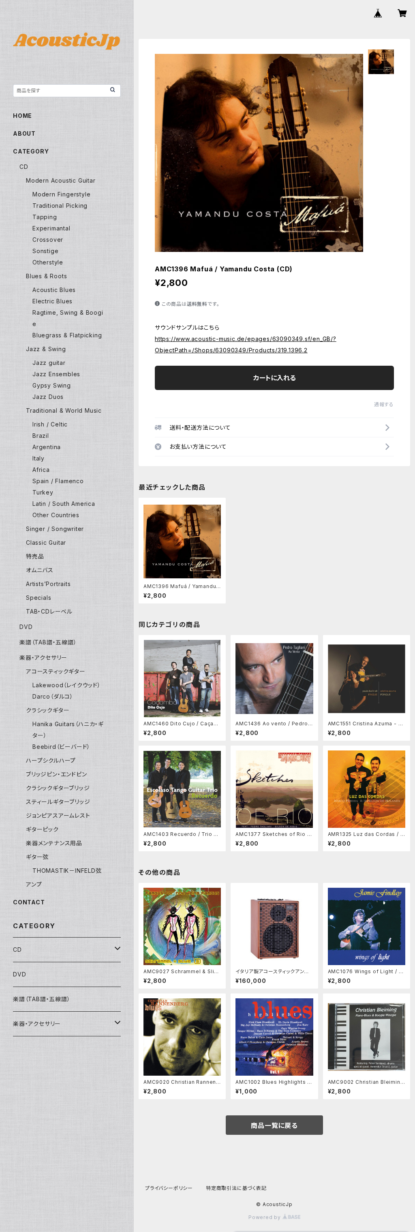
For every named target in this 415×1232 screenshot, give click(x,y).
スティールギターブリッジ (58, 801)
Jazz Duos (48, 396)
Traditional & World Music (64, 410)
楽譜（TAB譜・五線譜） (48, 642)
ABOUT (24, 133)
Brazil (40, 435)
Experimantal (51, 228)
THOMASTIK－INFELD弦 (67, 870)
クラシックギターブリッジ (58, 787)
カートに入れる (274, 378)
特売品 (35, 556)
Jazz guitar (49, 362)
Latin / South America (63, 503)
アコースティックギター (56, 671)
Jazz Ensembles (56, 374)
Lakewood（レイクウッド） (66, 685)
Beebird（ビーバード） (61, 746)
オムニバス (39, 570)
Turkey (42, 492)
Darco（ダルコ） (52, 696)
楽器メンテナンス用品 (54, 843)
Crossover (47, 239)
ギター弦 (37, 856)
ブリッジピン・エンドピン (56, 774)
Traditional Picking (60, 205)
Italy (38, 458)
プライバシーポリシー (169, 1188)
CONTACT (29, 902)
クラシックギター (47, 710)
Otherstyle (47, 262)
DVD (25, 626)
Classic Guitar (46, 542)
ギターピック (42, 829)
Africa (41, 469)
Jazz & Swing (46, 348)
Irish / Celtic (50, 424)
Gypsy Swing (51, 385)
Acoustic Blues (54, 289)
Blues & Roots (46, 276)
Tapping (44, 216)
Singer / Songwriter (55, 528)
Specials (38, 597)
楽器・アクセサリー (43, 657)
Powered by (265, 1217)
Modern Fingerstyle (61, 194)
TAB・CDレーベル (49, 611)
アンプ (34, 884)
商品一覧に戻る (274, 1125)
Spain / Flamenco (58, 480)
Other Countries (55, 515)
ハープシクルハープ (51, 760)
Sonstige (45, 250)
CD (23, 166)
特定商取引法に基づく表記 (236, 1188)
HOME (22, 115)
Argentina (46, 446)
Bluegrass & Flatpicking (67, 335)
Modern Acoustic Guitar (61, 180)
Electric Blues (52, 301)
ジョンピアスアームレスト (58, 815)
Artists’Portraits (48, 583)
